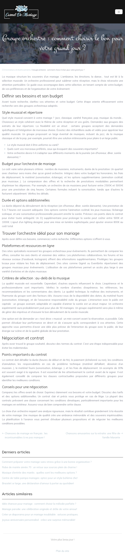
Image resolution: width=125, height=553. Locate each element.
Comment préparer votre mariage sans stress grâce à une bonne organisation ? (47, 461)
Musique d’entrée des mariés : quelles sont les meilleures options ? (39, 472)
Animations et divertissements (18, 70)
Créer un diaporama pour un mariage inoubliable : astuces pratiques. (40, 514)
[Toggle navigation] (119, 11)
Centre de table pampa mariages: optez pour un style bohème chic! (39, 478)
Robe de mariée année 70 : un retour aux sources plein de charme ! (39, 467)
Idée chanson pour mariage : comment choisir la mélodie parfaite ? (39, 503)
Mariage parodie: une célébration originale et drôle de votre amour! (39, 509)
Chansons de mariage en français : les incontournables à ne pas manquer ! (26, 435)
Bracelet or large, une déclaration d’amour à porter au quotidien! (38, 483)
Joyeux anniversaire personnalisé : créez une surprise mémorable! (38, 519)
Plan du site (62, 551)
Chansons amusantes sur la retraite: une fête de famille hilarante (93, 435)
